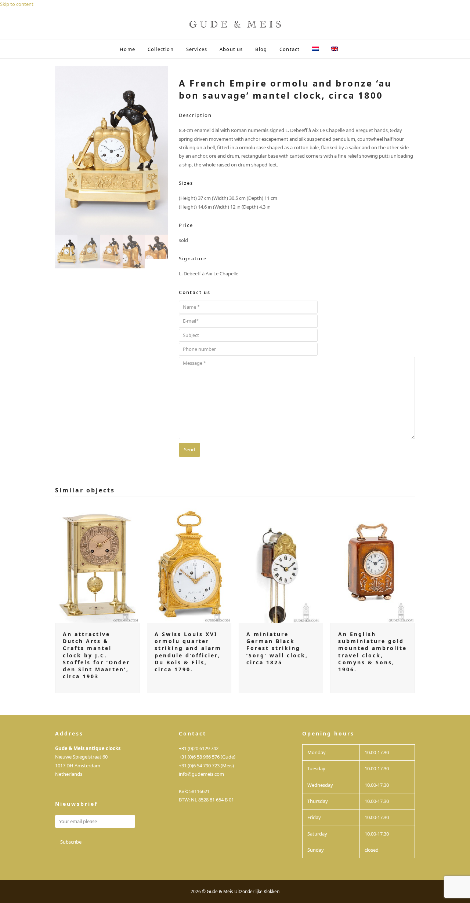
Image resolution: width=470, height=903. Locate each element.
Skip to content (16, 4)
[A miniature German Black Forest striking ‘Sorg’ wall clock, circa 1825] (281, 562)
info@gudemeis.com (201, 774)
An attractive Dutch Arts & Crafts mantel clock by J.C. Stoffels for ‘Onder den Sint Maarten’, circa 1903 (96, 655)
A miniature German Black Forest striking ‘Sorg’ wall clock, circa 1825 (277, 648)
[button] (350, 49)
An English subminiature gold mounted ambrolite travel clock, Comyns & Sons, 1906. (372, 652)
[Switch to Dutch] (316, 49)
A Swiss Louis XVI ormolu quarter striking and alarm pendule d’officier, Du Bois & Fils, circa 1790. (188, 652)
